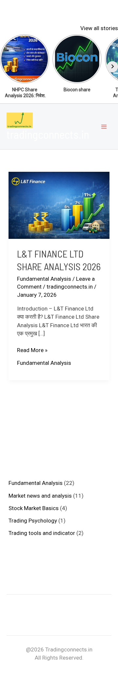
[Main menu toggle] (104, 126)
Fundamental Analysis (44, 278)
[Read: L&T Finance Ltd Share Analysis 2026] (59, 205)
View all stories (99, 28)
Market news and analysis (40, 495)
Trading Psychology (33, 520)
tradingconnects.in (48, 134)
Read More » (32, 350)
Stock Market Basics (34, 508)
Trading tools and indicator (42, 533)
